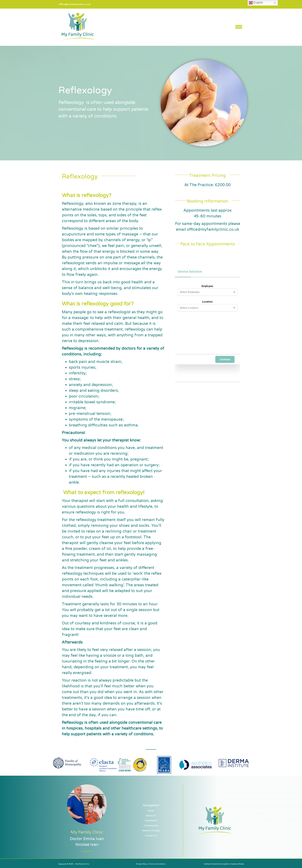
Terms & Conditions (157, 864)
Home (151, 810)
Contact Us (151, 835)
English (258, 2)
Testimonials (151, 825)
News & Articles (151, 830)
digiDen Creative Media (233, 864)
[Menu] (239, 27)
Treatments (151, 820)
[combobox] (206, 292)
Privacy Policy (142, 864)
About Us (151, 815)
